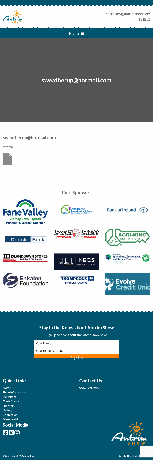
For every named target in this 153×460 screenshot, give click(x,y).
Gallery (7, 410)
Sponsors (9, 405)
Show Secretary (89, 388)
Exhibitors (9, 397)
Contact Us (10, 414)
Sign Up (77, 357)
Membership (11, 419)
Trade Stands (11, 401)
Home (7, 388)
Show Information (14, 392)
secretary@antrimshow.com (128, 14)
